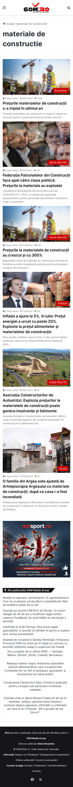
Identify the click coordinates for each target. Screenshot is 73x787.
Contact (28, 765)
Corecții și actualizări (46, 760)
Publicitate (40, 765)
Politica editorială (25, 760)
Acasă (9, 23)
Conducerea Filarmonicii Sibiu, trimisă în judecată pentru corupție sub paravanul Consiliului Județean (35, 686)
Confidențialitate (56, 765)
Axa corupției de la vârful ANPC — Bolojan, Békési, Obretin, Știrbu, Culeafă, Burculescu (35, 653)
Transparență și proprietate (54, 754)
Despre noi (20, 754)
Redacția (33, 754)
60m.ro (26, 749)
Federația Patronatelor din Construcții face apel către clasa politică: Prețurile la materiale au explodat (36, 180)
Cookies (36, 771)
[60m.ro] (36, 7)
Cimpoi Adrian (12, 98)
